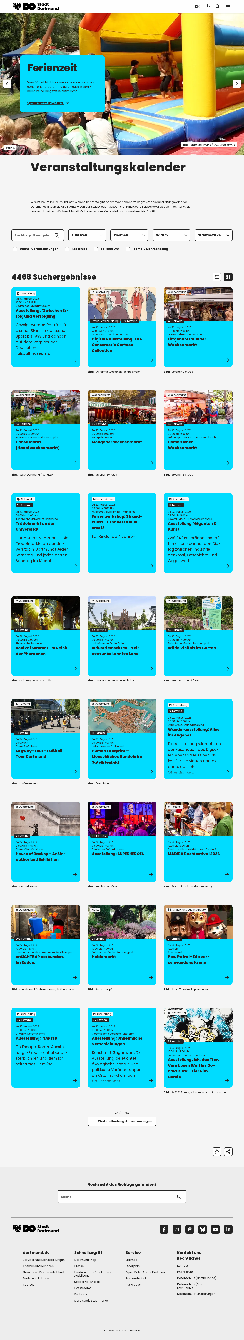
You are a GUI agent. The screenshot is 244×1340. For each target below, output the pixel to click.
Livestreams (82, 1288)
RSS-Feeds (133, 1285)
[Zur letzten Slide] (7, 84)
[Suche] (179, 1196)
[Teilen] (228, 1151)
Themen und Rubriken (38, 1266)
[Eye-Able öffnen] (207, 6)
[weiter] (237, 84)
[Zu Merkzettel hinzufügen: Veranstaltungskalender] (217, 1151)
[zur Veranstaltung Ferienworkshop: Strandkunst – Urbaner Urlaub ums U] (122, 533)
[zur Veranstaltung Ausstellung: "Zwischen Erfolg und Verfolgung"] (45, 327)
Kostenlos (79, 249)
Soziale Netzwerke (87, 1282)
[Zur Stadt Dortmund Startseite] (35, 6)
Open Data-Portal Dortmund (146, 1272)
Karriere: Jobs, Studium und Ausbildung (93, 1274)
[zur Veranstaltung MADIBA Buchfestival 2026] (198, 842)
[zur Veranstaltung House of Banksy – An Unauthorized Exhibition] (45, 842)
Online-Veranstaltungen (39, 249)
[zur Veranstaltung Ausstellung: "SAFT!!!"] (45, 1048)
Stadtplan (133, 1266)
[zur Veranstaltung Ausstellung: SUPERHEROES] (122, 842)
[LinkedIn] (228, 1229)
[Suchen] (57, 235)
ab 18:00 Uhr (109, 249)
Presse (79, 1266)
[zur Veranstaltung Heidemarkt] (122, 945)
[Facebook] (164, 1229)
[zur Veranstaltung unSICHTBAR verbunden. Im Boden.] (45, 945)
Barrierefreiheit (136, 1278)
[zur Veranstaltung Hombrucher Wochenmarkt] (198, 430)
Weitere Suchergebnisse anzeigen (125, 1121)
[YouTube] (215, 1229)
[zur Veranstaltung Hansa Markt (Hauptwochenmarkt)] (45, 430)
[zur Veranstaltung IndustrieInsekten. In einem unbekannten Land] (122, 636)
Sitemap (131, 1260)
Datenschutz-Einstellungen (196, 1294)
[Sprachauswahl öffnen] (197, 6)
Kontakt (182, 1266)
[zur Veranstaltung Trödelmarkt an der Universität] (45, 533)
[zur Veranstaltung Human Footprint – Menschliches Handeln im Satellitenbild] (122, 739)
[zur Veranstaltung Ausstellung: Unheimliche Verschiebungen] (122, 1048)
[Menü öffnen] (227, 6)
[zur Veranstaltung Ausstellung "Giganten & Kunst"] (198, 533)
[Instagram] (177, 1229)
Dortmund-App (85, 1260)
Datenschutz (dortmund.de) (197, 1278)
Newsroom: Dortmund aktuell (43, 1272)
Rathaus (28, 1285)
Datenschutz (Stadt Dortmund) (191, 1286)
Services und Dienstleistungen (44, 1260)
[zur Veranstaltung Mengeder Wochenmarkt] (122, 430)
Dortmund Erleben (36, 1278)
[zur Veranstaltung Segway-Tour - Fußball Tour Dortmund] (45, 739)
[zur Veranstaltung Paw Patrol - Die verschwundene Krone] (198, 945)
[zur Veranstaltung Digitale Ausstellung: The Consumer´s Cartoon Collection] (122, 327)
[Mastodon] (189, 1229)
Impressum (185, 1272)
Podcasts (80, 1294)
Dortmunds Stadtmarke (91, 1301)
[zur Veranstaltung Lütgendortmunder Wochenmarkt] (198, 327)
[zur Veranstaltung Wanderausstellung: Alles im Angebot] (198, 739)
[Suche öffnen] (217, 6)
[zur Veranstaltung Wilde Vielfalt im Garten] (198, 636)
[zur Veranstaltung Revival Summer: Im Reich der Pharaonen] (45, 636)
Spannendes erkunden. (45, 103)
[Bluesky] (202, 1229)
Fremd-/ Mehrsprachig (150, 249)
